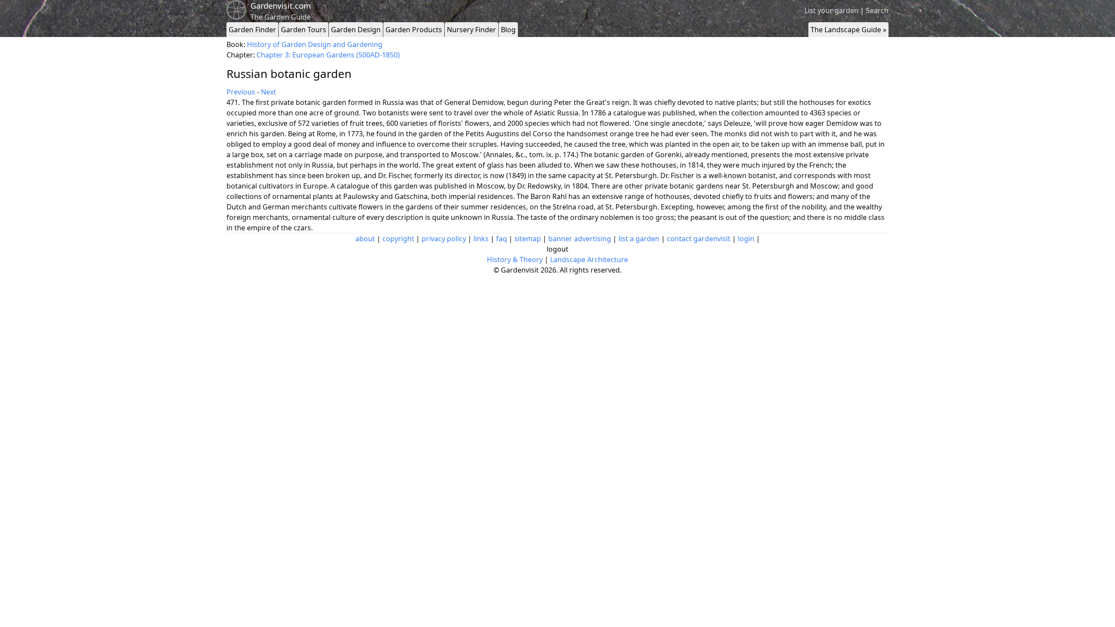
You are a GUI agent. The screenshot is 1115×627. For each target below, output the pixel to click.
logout (557, 249)
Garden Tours (303, 29)
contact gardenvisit (698, 238)
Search (877, 10)
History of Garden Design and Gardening (314, 44)
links (481, 238)
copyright (398, 238)
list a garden (638, 238)
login (746, 238)
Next (268, 92)
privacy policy (444, 238)
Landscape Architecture (589, 259)
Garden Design (356, 29)
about (365, 238)
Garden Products (413, 29)
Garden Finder (252, 29)
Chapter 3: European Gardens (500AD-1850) (328, 55)
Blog (508, 29)
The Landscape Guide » (848, 29)
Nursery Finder (471, 29)
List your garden (831, 10)
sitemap (527, 238)
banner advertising (579, 238)
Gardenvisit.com (280, 5)
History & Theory (515, 259)
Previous (240, 92)
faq (501, 238)
